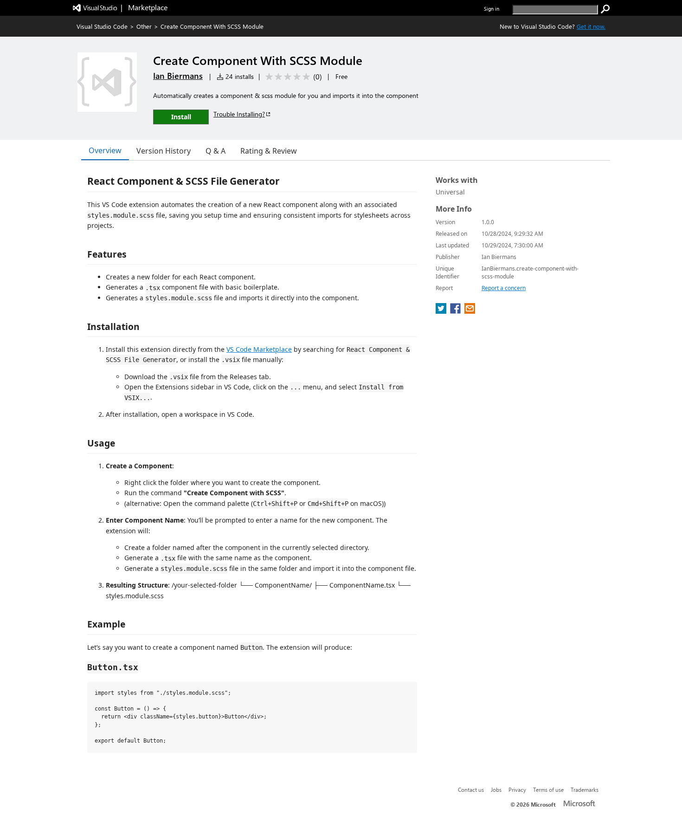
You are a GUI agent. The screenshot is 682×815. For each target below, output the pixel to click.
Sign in (491, 8)
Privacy (517, 789)
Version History (163, 151)
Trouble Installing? (239, 114)
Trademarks (584, 789)
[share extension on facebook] (456, 311)
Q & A (215, 151)
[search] (605, 9)
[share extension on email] (469, 311)
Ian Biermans (178, 75)
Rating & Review (268, 151)
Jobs (496, 789)
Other (144, 26)
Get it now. (591, 26)
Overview (105, 150)
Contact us (471, 789)
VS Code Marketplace (259, 349)
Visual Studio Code (102, 26)
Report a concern (504, 288)
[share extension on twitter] (442, 311)
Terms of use (548, 789)
